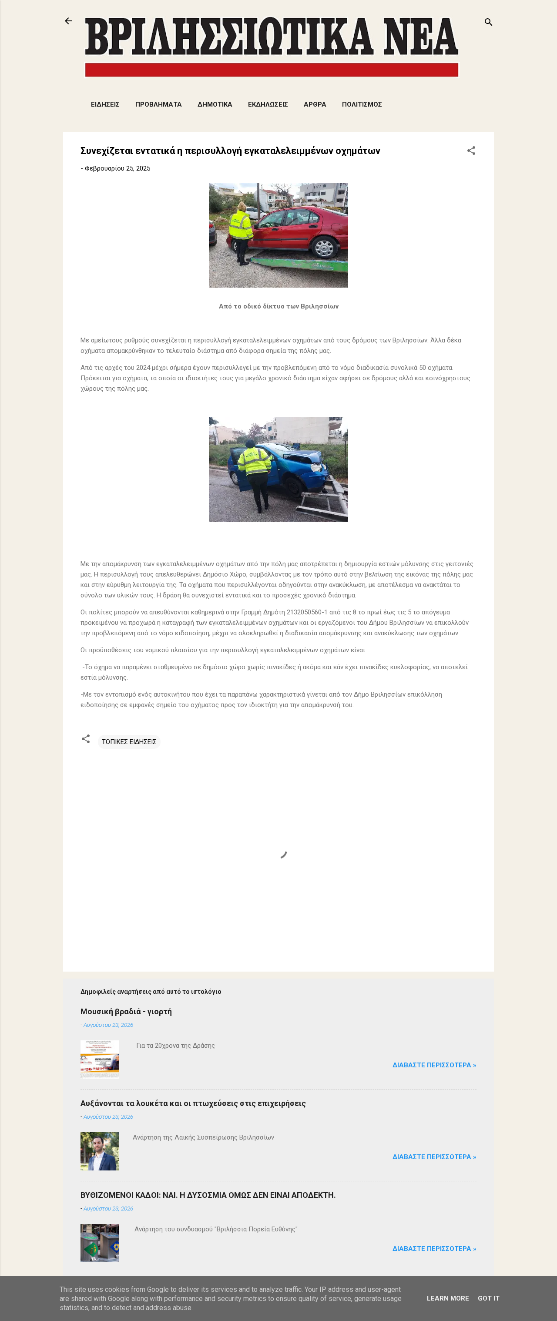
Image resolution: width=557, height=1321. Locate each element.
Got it (489, 1298)
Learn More (448, 1298)
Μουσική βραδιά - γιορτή (126, 1011)
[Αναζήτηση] (488, 23)
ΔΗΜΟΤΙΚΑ (215, 104)
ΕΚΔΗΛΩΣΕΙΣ (268, 104)
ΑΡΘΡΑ (315, 104)
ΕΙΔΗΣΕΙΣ (105, 104)
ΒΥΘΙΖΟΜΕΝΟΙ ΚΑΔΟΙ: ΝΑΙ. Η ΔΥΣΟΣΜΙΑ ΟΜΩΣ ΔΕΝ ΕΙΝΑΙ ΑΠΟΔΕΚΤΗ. (208, 1195)
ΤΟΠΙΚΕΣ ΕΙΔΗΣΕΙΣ (129, 742)
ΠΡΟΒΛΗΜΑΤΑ (158, 104)
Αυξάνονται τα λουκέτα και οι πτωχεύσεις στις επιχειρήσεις (193, 1103)
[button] (471, 152)
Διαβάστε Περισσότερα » (434, 1065)
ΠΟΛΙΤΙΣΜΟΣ (362, 104)
